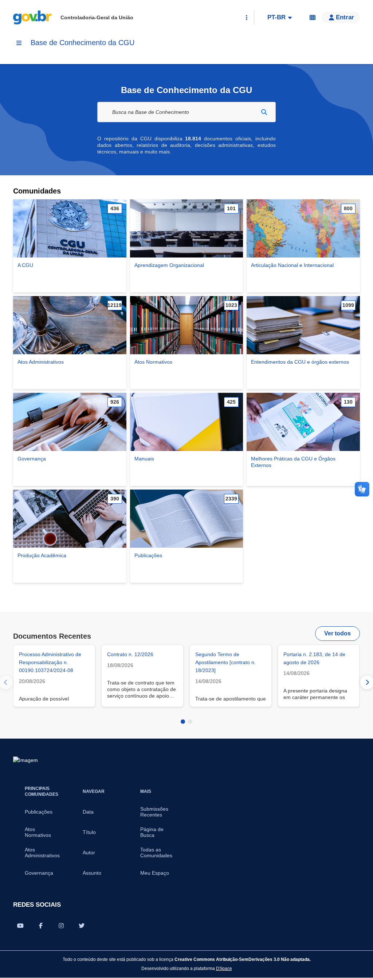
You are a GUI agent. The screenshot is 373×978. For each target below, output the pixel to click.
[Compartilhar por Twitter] (81, 925)
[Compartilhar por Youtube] (20, 925)
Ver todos (337, 633)
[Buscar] (264, 112)
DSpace (224, 968)
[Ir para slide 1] (183, 721)
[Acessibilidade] (312, 17)
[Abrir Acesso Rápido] (246, 17)
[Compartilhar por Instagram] (61, 925)
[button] (340, 17)
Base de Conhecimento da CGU (82, 43)
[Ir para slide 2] (190, 721)
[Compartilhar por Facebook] (41, 925)
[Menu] (19, 43)
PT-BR (276, 17)
